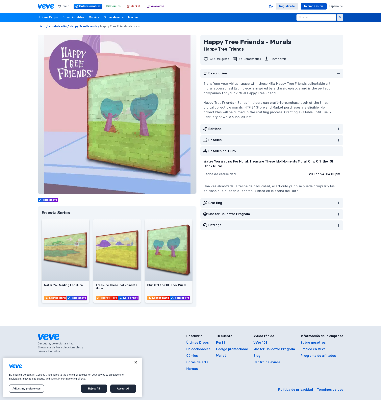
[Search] (340, 17)
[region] (72, 377)
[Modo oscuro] (270, 6)
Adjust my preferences (27, 388)
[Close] (135, 362)
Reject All (94, 388)
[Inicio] (46, 6)
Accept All (123, 388)
